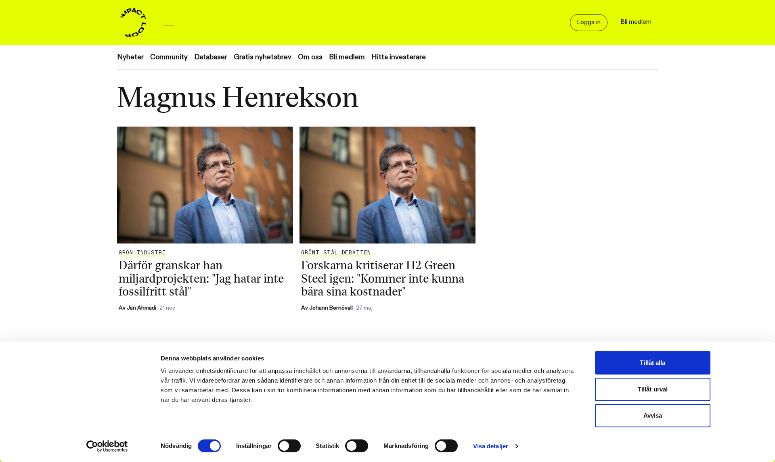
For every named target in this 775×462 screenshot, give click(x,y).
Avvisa (652, 415)
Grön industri (142, 252)
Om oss (310, 57)
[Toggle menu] (169, 22)
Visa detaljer (490, 446)
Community (169, 57)
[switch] (289, 445)
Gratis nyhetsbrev (262, 57)
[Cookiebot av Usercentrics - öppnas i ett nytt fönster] (107, 446)
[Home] (133, 22)
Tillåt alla (652, 362)
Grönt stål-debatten (336, 252)
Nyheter (130, 57)
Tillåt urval (653, 389)
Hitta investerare (398, 57)
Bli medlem (347, 57)
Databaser (210, 57)
